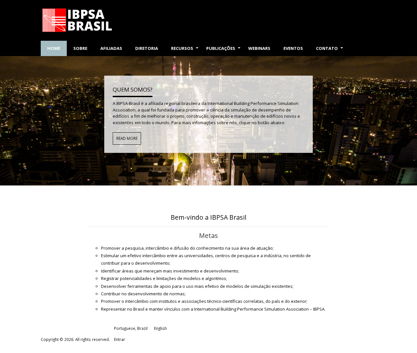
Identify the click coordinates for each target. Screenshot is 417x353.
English (160, 328)
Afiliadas (111, 48)
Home (53, 48)
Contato (330, 50)
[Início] (93, 20)
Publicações (224, 50)
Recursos (185, 50)
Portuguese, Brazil (131, 328)
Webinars (259, 48)
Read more (126, 138)
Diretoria (146, 48)
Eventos (293, 48)
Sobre (80, 48)
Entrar (119, 339)
